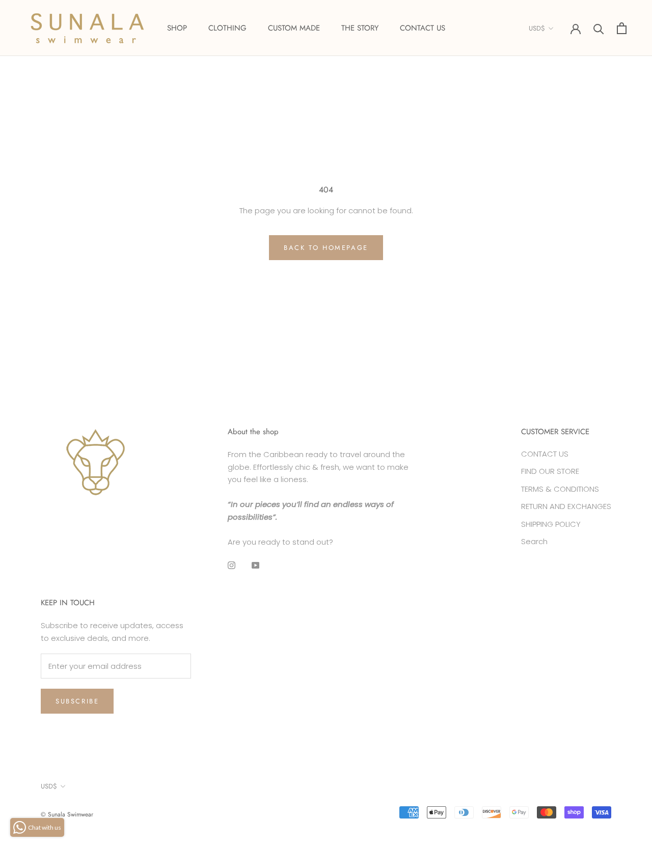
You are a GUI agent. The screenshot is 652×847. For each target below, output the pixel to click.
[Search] (598, 28)
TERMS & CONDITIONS (560, 489)
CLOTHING (227, 28)
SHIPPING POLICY (551, 524)
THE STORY (359, 28)
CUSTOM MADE (294, 28)
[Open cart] (622, 28)
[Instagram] (231, 564)
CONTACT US (422, 28)
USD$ (537, 28)
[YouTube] (255, 564)
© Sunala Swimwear (67, 814)
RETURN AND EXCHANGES (566, 506)
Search (534, 541)
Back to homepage (326, 247)
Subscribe (77, 701)
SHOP (177, 28)
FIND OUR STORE (550, 471)
